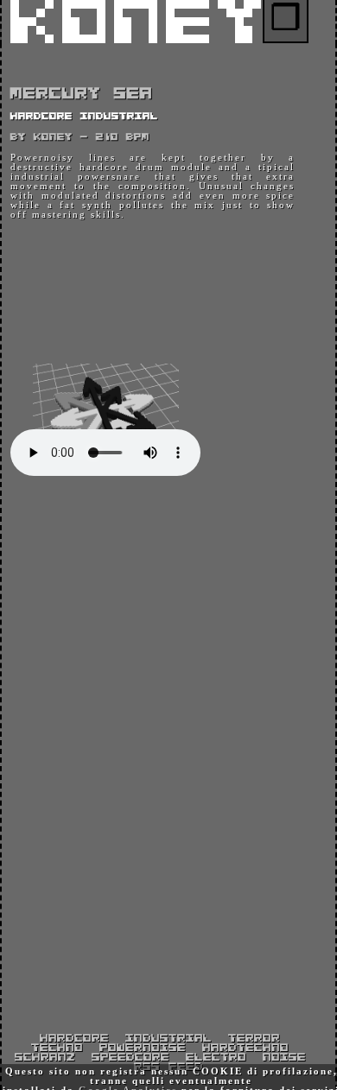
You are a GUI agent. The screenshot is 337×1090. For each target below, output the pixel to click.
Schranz (45, 1057)
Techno (57, 1048)
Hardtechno (245, 1048)
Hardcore (74, 1038)
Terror (254, 1038)
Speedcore (130, 1057)
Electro (216, 1057)
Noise (284, 1057)
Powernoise (142, 1048)
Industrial (168, 1038)
